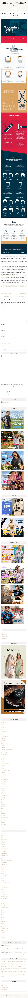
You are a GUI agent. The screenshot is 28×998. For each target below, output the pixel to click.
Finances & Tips (4, 752)
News (2, 790)
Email (3, 330)
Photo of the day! (5, 793)
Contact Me (8, 945)
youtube (3, 826)
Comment (4, 307)
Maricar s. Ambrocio (5, 948)
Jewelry (2, 777)
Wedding (3, 820)
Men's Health (4, 786)
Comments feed (4, 636)
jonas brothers (4, 779)
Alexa (2, 724)
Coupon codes (4, 742)
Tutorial (3, 813)
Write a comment (5, 285)
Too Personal (4, 810)
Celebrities (3, 740)
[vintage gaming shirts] (12, 623)
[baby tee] (12, 583)
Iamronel (3, 772)
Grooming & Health (5, 763)
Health (2, 767)
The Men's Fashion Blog (14, 3)
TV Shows (3, 815)
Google (2, 761)
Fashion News (4, 751)
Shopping (22, 286)
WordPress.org (4, 638)
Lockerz (3, 783)
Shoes (17, 286)
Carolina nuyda (4, 954)
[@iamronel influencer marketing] (8, 394)
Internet (3, 774)
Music (2, 788)
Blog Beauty (19, 995)
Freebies (3, 756)
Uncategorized (4, 817)
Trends (2, 288)
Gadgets (3, 758)
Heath (2, 768)
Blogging (3, 286)
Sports (2, 802)
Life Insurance (4, 781)
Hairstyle (3, 765)
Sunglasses (3, 804)
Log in (2, 632)
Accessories (17, 285)
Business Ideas (4, 736)
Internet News (4, 776)
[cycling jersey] (12, 489)
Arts (2, 726)
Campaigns (3, 738)
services (3, 797)
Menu (15, 8)
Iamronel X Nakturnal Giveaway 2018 (17, 952)
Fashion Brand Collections (7, 749)
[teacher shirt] (12, 562)
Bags (2, 729)
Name (3, 324)
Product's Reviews (5, 795)
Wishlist (3, 822)
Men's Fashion (12, 286)
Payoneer (3, 792)
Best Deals (22, 285)
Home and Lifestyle (5, 770)
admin (18, 17)
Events (2, 745)
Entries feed (4, 634)
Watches (3, 819)
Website (3, 336)
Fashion (3, 747)
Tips (25, 286)
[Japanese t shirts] (12, 449)
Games (2, 759)
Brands (7, 286)
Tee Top (3, 806)
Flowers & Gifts (4, 754)
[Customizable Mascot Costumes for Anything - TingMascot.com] (5, 402)
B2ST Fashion (4, 727)
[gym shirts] (12, 603)
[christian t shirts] (12, 428)
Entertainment (4, 743)
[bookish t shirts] (12, 469)
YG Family (3, 824)
